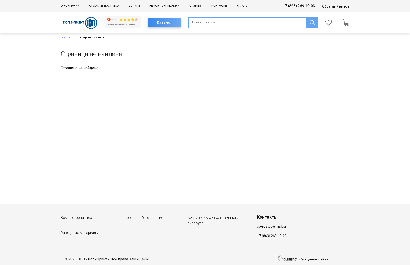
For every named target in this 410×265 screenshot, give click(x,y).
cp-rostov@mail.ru (271, 226)
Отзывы (195, 5)
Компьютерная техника (80, 217)
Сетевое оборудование (143, 217)
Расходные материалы (79, 233)
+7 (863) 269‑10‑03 (299, 6)
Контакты (219, 5)
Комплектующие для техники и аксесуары (213, 220)
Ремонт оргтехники (164, 5)
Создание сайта (313, 259)
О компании (70, 5)
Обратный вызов (335, 6)
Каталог (243, 5)
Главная (66, 37)
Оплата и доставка (104, 5)
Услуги (134, 5)
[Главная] (83, 22)
